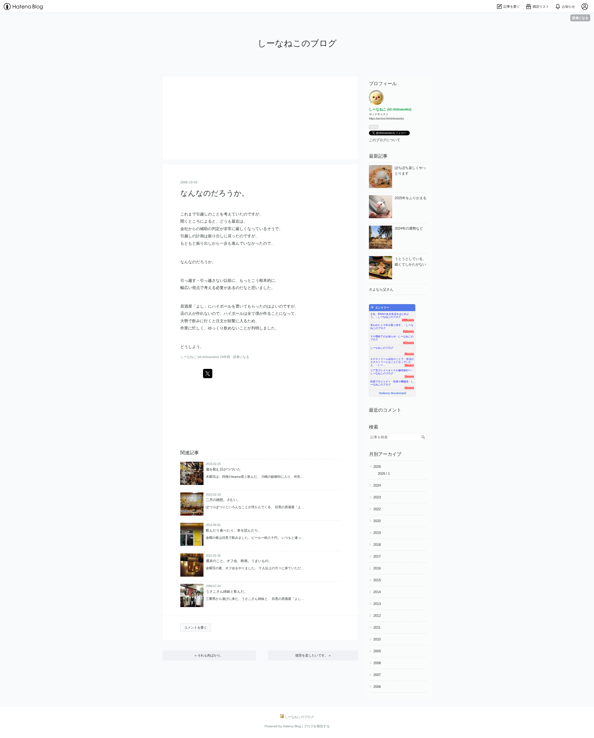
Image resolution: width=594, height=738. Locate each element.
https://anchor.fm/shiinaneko (386, 118)
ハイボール (222, 306)
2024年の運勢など (409, 228)
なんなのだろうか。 (214, 193)
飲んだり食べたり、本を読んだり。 (233, 530)
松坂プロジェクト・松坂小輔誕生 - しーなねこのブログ (391, 382)
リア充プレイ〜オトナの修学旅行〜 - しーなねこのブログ (391, 371)
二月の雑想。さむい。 (223, 500)
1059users (408, 320)
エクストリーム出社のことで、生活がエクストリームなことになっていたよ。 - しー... (392, 359)
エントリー (382, 307)
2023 (377, 497)
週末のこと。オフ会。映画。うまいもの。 (239, 561)
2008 (377, 663)
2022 (377, 509)
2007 (377, 675)
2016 (377, 568)
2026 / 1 (384, 473)
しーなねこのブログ (297, 43)
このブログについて (384, 140)
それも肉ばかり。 (209, 655)
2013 (377, 604)
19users (409, 365)
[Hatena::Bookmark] (392, 393)
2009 (377, 651)
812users (408, 331)
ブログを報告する (317, 726)
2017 (377, 556)
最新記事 (378, 156)
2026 (377, 466)
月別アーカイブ (385, 454)
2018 (377, 544)
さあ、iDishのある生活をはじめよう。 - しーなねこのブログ (389, 314)
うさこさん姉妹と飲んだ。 (227, 591)
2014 (377, 592)
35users (409, 353)
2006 (377, 687)
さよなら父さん (381, 289)
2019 (377, 533)
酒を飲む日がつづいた (223, 469)
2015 (377, 580)
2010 (377, 639)
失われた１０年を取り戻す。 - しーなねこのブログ (391, 326)
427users (408, 342)
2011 (377, 627)
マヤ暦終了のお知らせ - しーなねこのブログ (391, 337)
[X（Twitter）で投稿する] (207, 373)
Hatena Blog (292, 726)
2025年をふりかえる (410, 198)
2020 (377, 521)
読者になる (580, 18)
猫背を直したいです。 (313, 655)
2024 (377, 485)
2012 (377, 616)
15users (409, 376)
